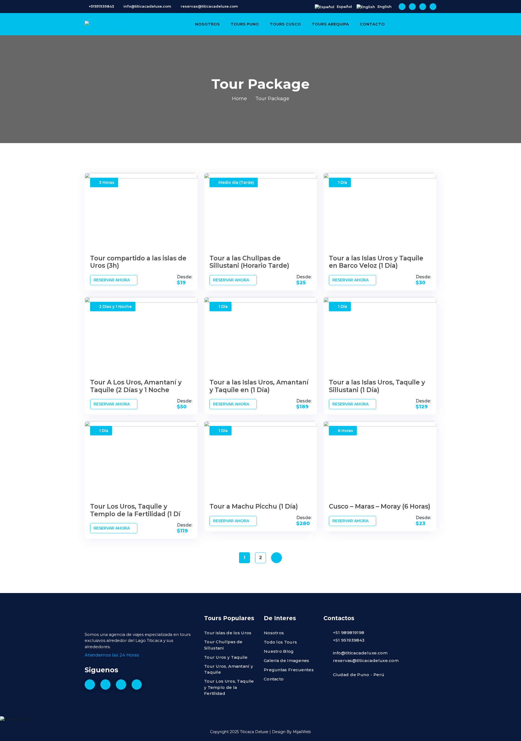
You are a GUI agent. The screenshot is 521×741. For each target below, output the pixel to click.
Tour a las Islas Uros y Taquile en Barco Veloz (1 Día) (376, 262)
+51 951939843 (349, 640)
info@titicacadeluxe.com (147, 6)
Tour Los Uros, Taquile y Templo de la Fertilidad (229, 687)
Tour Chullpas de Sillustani (223, 645)
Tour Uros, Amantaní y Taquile (228, 669)
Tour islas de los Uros (228, 632)
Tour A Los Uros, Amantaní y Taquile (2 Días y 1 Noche (136, 386)
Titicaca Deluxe (254, 731)
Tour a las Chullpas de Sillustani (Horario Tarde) (249, 262)
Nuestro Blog (279, 651)
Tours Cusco (285, 24)
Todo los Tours (280, 642)
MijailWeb (302, 731)
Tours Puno (245, 24)
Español (344, 6)
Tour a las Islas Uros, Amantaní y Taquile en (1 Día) (259, 386)
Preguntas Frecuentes (289, 669)
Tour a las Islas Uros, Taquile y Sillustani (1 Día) (377, 386)
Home (239, 99)
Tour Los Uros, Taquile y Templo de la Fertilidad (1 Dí (135, 510)
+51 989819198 (348, 632)
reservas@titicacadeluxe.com (209, 6)
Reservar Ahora (112, 280)
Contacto (372, 24)
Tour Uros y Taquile (226, 657)
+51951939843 (101, 6)
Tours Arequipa (330, 24)
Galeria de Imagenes (286, 660)
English (384, 6)
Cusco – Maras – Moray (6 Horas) (379, 506)
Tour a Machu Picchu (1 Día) (253, 506)
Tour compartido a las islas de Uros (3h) (138, 262)
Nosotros (207, 24)
